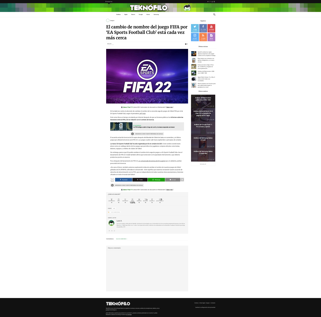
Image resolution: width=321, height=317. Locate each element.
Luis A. (110, 43)
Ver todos (202, 164)
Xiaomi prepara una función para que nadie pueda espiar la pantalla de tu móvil (207, 85)
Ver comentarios (115, 212)
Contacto (213, 303)
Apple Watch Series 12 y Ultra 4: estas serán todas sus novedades (206, 78)
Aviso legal (202, 303)
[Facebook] (210, 1)
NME (114, 208)
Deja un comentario (121, 238)
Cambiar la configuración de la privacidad (205, 307)
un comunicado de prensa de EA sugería (151, 161)
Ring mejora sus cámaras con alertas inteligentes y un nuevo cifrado (206, 60)
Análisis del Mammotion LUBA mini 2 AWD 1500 (206, 72)
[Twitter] (208, 1)
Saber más (169, 107)
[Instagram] (214, 1)
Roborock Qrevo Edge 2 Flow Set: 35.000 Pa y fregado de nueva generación (206, 66)
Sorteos (196, 303)
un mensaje (129, 314)
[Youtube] (212, 1)
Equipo (208, 303)
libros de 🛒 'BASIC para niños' (124, 225)
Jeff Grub (142, 113)
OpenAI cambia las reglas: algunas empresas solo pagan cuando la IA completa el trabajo (207, 53)
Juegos (112, 20)
